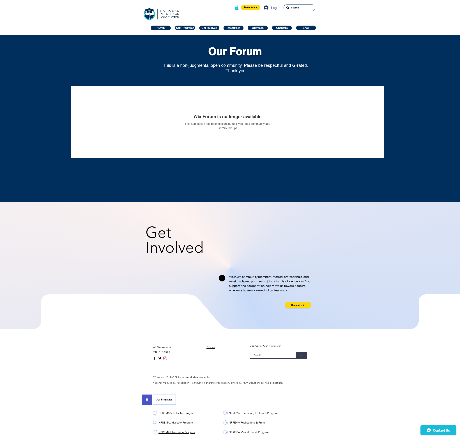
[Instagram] (165, 358)
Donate (210, 347)
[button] (237, 7)
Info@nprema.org (163, 347)
